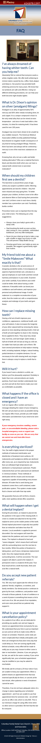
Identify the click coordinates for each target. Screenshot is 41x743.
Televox (34, 736)
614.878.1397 (32, 3)
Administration (20, 738)
